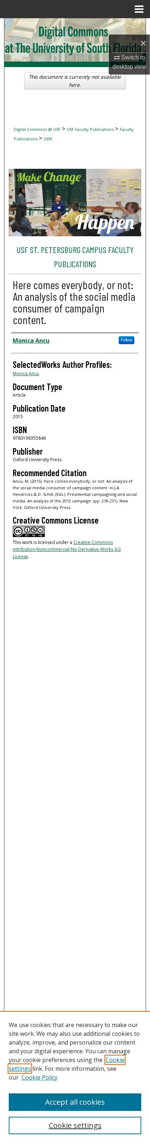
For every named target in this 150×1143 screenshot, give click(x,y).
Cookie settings (75, 1125)
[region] (75, 1077)
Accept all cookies (75, 1102)
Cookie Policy (39, 1077)
